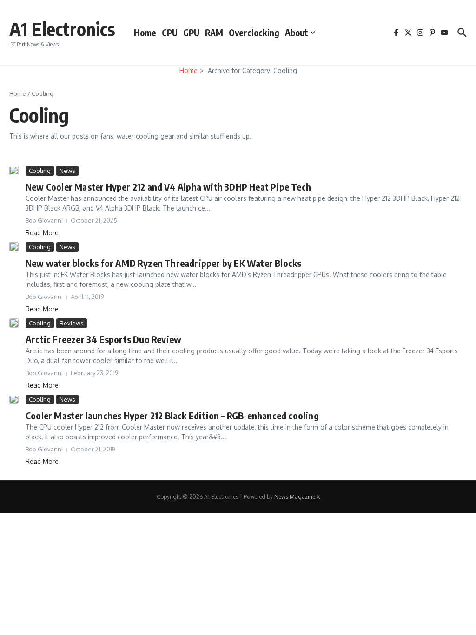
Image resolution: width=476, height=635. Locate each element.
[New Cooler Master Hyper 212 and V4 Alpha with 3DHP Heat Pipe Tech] (14, 170)
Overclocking (254, 32)
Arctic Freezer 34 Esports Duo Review (103, 339)
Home (145, 32)
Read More (42, 233)
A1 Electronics (62, 28)
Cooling (40, 170)
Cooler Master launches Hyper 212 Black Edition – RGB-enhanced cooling (172, 415)
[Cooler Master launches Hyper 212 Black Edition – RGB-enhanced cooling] (14, 399)
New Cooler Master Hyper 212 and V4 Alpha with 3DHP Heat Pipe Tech (168, 186)
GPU (191, 32)
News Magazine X (297, 496)
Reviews (72, 323)
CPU (170, 32)
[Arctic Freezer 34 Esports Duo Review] (14, 323)
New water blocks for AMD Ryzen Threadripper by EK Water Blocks (163, 263)
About (296, 32)
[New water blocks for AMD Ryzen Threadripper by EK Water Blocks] (14, 246)
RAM (214, 32)
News (67, 170)
